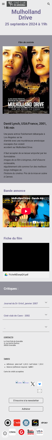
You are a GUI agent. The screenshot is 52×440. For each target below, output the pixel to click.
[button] (3, 4)
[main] (26, 17)
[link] (26, 260)
